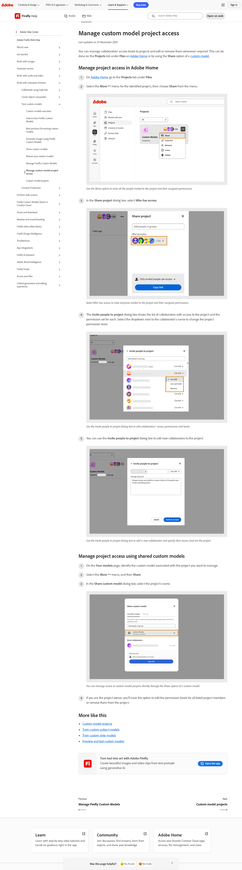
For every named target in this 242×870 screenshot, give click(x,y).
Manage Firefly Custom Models (41, 163)
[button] (223, 5)
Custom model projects (37, 180)
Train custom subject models (100, 730)
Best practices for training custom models (42, 130)
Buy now (141, 5)
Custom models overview (38, 111)
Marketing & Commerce (87, 4)
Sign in (233, 4)
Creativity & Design (27, 4)
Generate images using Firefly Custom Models (40, 140)
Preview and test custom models (103, 741)
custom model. (199, 56)
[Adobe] (7, 5)
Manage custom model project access (42, 172)
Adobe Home (138, 56)
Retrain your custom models (40, 156)
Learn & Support (117, 4)
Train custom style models (99, 735)
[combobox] (175, 16)
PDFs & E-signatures (56, 4)
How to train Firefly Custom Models (39, 120)
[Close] (172, 863)
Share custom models (36, 149)
